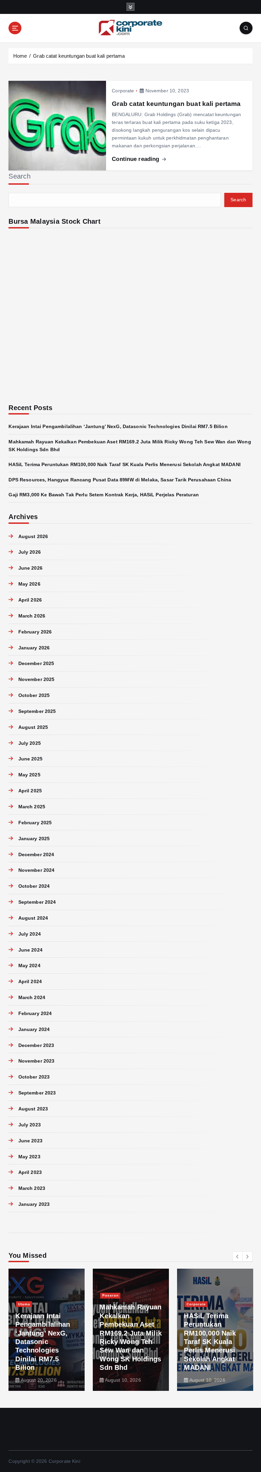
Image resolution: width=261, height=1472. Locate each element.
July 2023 (29, 1124)
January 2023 (34, 1204)
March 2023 (31, 1188)
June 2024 (30, 950)
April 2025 (30, 790)
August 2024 (33, 918)
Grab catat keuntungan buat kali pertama (79, 56)
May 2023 (29, 1156)
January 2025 (34, 838)
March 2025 (31, 806)
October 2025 (34, 695)
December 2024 (36, 854)
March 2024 (31, 997)
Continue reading (136, 159)
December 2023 (36, 1045)
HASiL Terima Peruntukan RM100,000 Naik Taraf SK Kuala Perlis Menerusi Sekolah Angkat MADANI (124, 464)
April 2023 (30, 1172)
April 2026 (30, 600)
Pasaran (110, 1295)
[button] (237, 1256)
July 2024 (29, 934)
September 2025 (37, 711)
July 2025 (29, 743)
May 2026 (29, 584)
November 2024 (36, 870)
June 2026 (30, 568)
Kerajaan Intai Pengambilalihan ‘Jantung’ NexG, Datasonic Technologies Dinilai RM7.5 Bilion (117, 426)
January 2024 (34, 1029)
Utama (24, 1304)
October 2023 (34, 1077)
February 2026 (35, 631)
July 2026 (29, 552)
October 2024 (34, 886)
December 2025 (36, 663)
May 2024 (29, 965)
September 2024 (37, 902)
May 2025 (29, 774)
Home (20, 56)
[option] (46, 1330)
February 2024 (35, 1013)
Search (19, 176)
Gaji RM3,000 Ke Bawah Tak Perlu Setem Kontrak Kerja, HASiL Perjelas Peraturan (103, 494)
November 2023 (36, 1061)
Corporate (123, 90)
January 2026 (34, 647)
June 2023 (30, 1140)
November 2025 (36, 679)
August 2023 (33, 1108)
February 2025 (35, 822)
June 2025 (30, 758)
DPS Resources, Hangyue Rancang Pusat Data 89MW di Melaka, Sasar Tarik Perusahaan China (119, 479)
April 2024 (30, 981)
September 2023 (37, 1093)
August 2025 (33, 727)
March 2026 (31, 616)
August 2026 (33, 536)
